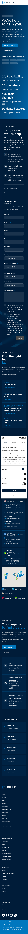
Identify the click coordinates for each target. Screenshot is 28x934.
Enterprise (4, 818)
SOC (3, 894)
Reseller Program (6, 821)
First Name (7, 214)
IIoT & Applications (6, 853)
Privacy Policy (5, 927)
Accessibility (12, 927)
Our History (4, 870)
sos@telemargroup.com (13, 523)
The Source (4, 932)
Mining (3, 800)
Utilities (4, 803)
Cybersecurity (5, 847)
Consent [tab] (5, 442)
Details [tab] (14, 442)
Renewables (5, 806)
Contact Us (4, 879)
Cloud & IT (4, 850)
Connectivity (5, 841)
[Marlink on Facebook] (7, 915)
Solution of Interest (9, 273)
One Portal (16, 929)
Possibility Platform (6, 856)
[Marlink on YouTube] (11, 915)
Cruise (3, 830)
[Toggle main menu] (24, 2)
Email (6, 230)
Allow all (14, 490)
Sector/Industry (9, 282)
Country (6, 255)
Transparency (19, 927)
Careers (4, 876)
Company (7, 246)
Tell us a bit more (9, 290)
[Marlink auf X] (15, 915)
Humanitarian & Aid (6, 809)
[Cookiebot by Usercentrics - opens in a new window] (19, 438)
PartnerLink (22, 929)
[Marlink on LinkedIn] (3, 915)
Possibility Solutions (7, 838)
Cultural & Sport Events (7, 827)
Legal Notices (5, 924)
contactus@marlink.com (13, 518)
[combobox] (14, 258)
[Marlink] (8, 2)
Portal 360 (10, 929)
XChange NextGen (6, 859)
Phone (6, 239)
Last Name (7, 222)
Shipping (4, 794)
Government (5, 812)
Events (3, 905)
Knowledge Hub (6, 902)
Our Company (5, 867)
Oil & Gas (4, 797)
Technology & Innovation (8, 873)
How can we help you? (11, 263)
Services (4, 888)
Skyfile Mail (4, 929)
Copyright (19, 924)
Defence (4, 815)
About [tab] (23, 442)
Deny (14, 495)
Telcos (3, 824)
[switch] (24, 474)
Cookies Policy (12, 924)
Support (4, 891)
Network (4, 844)
